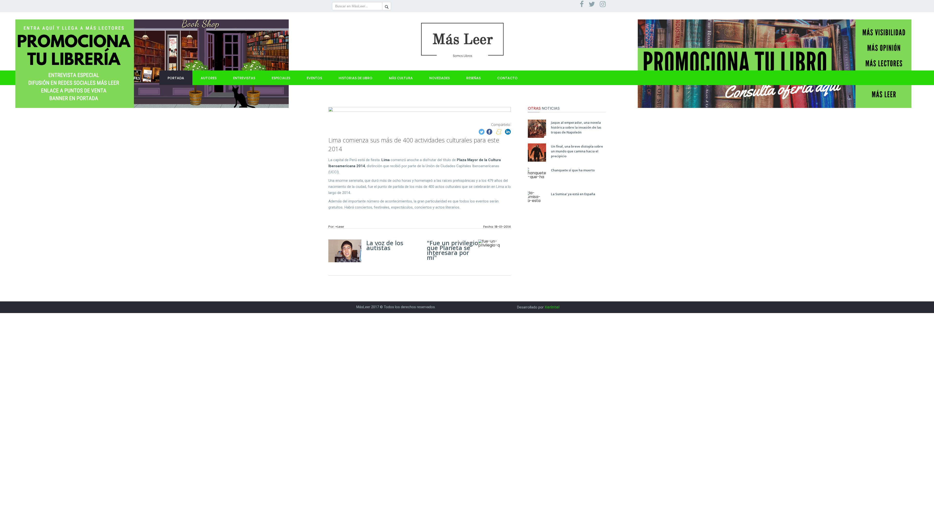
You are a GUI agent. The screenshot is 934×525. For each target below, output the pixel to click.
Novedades (439, 78)
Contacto (507, 78)
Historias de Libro (355, 78)
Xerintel (552, 307)
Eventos (314, 78)
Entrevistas (244, 78)
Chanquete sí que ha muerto (573, 170)
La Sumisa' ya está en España (573, 194)
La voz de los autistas (384, 245)
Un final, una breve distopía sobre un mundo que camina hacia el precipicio (577, 151)
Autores (208, 78)
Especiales (281, 78)
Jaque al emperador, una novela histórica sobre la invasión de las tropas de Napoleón (576, 127)
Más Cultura (401, 78)
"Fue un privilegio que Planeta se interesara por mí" (452, 250)
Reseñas (473, 78)
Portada (176, 78)
